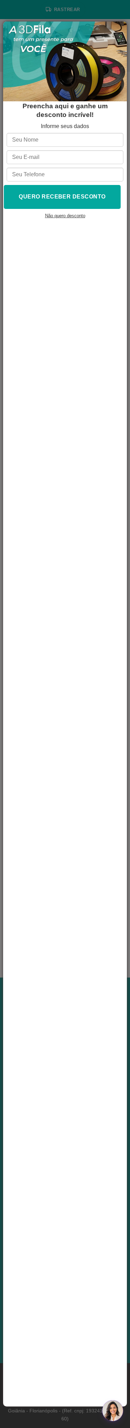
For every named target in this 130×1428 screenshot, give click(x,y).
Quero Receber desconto (62, 197)
